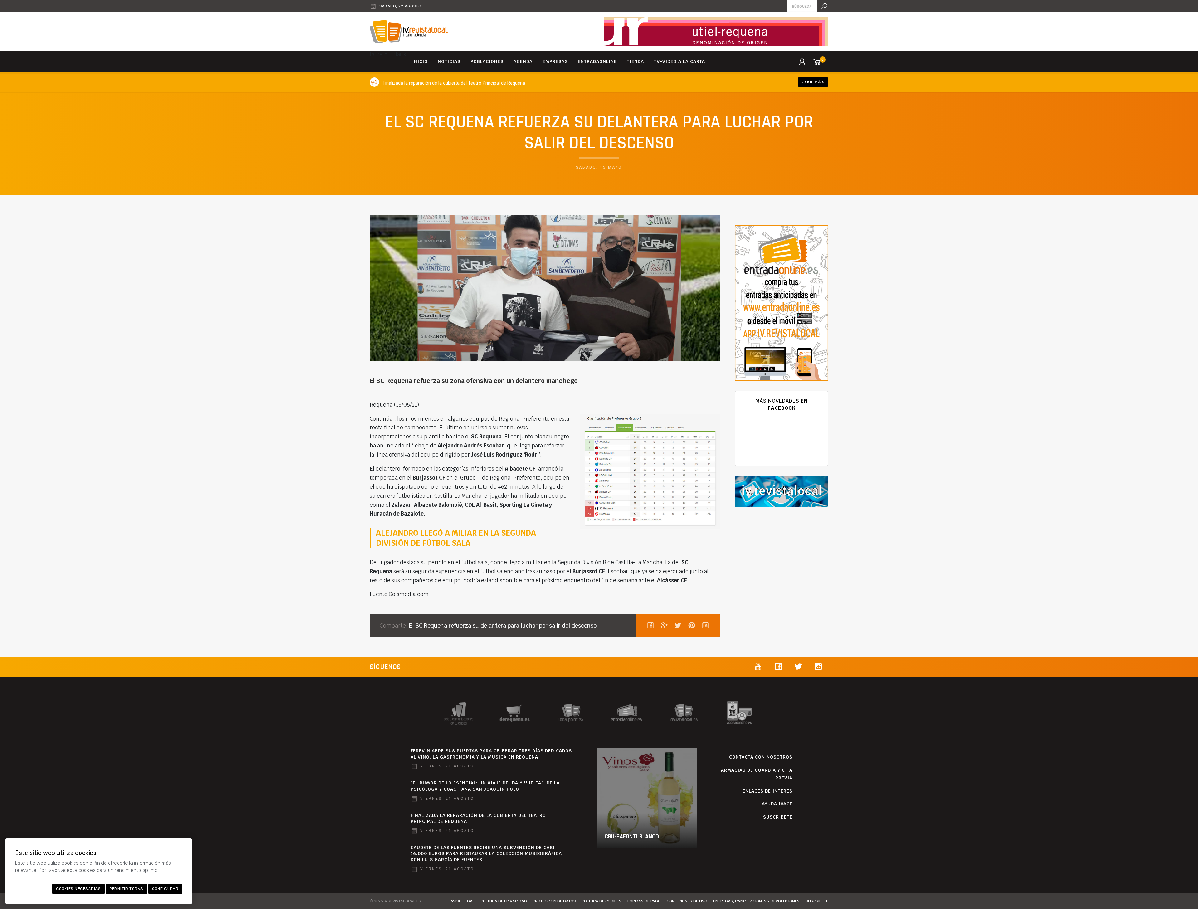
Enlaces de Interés (767, 791)
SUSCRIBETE (777, 817)
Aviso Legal (462, 901)
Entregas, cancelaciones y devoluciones (756, 901)
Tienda (635, 61)
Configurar (165, 889)
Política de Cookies (601, 901)
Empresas (555, 61)
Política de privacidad (504, 901)
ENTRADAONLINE (597, 61)
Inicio (420, 61)
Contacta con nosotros (760, 757)
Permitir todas (126, 889)
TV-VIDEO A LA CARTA (679, 61)
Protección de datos (554, 901)
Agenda (523, 61)
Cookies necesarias (78, 889)
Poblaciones (487, 61)
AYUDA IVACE (777, 804)
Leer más (813, 82)
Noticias (449, 61)
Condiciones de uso (687, 901)
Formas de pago (644, 901)
